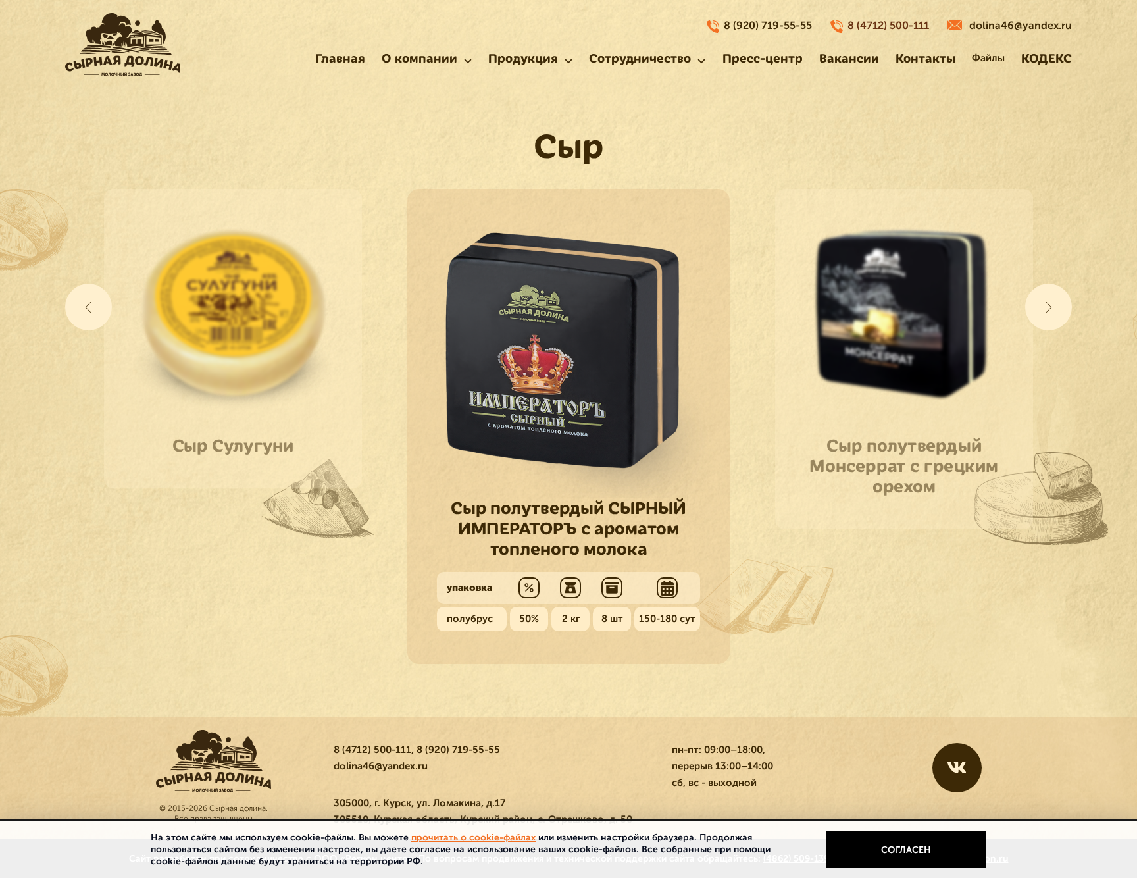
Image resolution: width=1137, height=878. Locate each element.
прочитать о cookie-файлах (473, 837)
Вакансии (849, 58)
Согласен (906, 849)
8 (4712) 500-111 (888, 26)
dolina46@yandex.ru (1020, 26)
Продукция (523, 58)
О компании (419, 58)
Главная (340, 58)
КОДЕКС (1046, 58)
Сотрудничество (640, 58)
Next (1048, 307)
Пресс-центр (762, 58)
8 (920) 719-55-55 (768, 26)
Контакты (925, 58)
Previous (88, 307)
